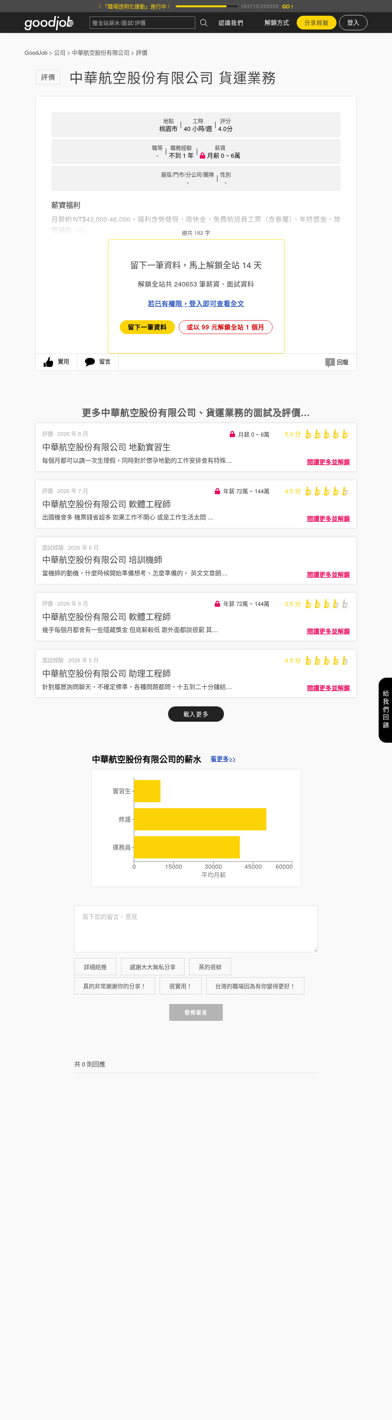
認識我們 (231, 22)
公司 (59, 52)
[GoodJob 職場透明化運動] (57, 22)
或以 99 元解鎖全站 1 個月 (226, 327)
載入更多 (196, 714)
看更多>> (223, 759)
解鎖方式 (277, 22)
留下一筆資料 (147, 327)
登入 (353, 22)
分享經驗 (316, 22)
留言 (105, 361)
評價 (141, 52)
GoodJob (35, 52)
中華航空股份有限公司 (100, 52)
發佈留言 (196, 1012)
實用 (63, 361)
